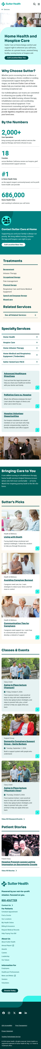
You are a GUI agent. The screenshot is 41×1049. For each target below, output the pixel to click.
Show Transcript (30, 463)
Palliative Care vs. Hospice (17, 395)
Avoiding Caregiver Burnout (18, 580)
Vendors (4, 979)
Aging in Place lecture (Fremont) (15, 686)
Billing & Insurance (8, 926)
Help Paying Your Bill (9, 933)
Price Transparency (21, 1025)
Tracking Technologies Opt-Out (11, 1037)
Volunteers (5, 983)
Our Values (5, 960)
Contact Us (6, 905)
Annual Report (8, 945)
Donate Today (10, 991)
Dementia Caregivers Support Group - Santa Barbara (19, 742)
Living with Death (13, 537)
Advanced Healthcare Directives (15, 374)
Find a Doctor (6, 915)
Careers (4, 953)
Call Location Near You (16, 58)
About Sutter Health (8, 942)
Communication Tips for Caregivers (16, 624)
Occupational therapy (11, 277)
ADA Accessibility (7, 1025)
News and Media (9, 975)
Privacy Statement (7, 1031)
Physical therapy (10, 285)
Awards (4, 949)
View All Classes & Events (12, 819)
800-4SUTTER (9, 900)
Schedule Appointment (10, 912)
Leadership (5, 956)
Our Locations (6, 919)
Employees (5, 968)
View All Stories (8, 871)
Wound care (8, 299)
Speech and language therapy (15, 295)
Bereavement (8, 269)
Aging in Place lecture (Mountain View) (15, 789)
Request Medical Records (10, 930)
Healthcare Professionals (10, 972)
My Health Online (8, 922)
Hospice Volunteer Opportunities (13, 414)
